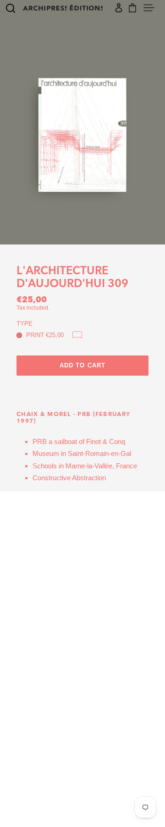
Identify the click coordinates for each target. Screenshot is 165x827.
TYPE (24, 323)
